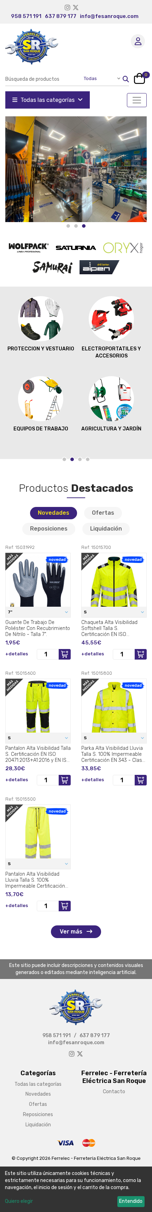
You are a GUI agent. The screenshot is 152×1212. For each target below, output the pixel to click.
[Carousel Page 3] (79, 459)
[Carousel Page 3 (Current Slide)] (83, 226)
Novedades (53, 512)
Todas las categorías (47, 100)
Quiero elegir (19, 1201)
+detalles (16, 653)
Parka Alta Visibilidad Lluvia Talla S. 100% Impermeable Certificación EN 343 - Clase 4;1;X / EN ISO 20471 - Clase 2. (113, 754)
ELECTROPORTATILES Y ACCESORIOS (111, 352)
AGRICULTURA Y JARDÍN (111, 429)
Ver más (72, 931)
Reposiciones (49, 528)
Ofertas (103, 512)
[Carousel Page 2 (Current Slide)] (72, 459)
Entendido (130, 1201)
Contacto (114, 1092)
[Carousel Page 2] (76, 226)
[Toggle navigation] (137, 100)
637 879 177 (60, 16)
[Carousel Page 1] (68, 226)
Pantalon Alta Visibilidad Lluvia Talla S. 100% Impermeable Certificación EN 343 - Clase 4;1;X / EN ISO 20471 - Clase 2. (38, 880)
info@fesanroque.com (109, 16)
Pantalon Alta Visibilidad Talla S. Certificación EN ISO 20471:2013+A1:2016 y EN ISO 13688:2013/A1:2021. (38, 754)
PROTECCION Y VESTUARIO (40, 349)
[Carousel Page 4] (87, 459)
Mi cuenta (138, 41)
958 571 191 (26, 16)
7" (10, 612)
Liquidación (106, 528)
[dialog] (76, 1189)
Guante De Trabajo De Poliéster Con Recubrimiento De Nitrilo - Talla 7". (37, 628)
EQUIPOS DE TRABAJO (40, 429)
